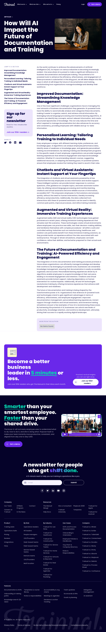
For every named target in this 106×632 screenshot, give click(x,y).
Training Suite (9, 527)
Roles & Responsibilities (68, 552)
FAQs (6, 546)
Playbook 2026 (79, 506)
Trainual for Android (92, 513)
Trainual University (62, 511)
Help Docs (47, 512)
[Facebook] (42, 491)
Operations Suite (10, 531)
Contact (32, 506)
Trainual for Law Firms (49, 528)
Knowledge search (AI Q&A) (12, 601)
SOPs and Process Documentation (69, 528)
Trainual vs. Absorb (89, 554)
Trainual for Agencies (47, 570)
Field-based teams (31, 546)
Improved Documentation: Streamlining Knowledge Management (15, 72)
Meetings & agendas (52, 596)
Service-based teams (29, 551)
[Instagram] (64, 491)
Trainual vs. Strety (89, 550)
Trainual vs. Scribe (89, 531)
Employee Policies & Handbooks (70, 540)
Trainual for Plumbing (47, 576)
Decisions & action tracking (51, 601)
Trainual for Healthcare (47, 534)
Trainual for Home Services (50, 552)
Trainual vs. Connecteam (91, 538)
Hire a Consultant (65, 506)
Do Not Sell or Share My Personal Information (50, 625)
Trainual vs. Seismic (89, 561)
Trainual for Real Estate (49, 564)
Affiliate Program (20, 507)
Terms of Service (24, 625)
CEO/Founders (29, 538)
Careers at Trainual (8, 511)
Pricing (6, 534)
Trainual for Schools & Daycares (51, 558)
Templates (77, 510)
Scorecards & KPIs (71, 594)
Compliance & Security (79, 625)
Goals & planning (70, 597)
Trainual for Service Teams (50, 546)
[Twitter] (48, 491)
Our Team (8, 506)
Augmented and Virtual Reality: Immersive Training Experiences (17, 93)
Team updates (69, 590)
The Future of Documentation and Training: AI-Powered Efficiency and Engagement (16, 101)
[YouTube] (58, 491)
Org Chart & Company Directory (70, 546)
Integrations (8, 542)
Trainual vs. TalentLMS (90, 534)
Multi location (29, 563)
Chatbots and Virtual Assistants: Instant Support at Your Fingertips (18, 87)
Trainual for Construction (48, 540)
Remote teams (29, 556)
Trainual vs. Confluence (91, 571)
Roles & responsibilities (32, 596)
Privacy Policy (9, 625)
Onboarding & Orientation (68, 534)
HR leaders (28, 531)
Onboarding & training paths (12, 595)
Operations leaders (31, 527)
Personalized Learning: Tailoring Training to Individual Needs (17, 79)
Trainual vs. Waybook (90, 557)
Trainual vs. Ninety (89, 546)
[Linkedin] (53, 491)
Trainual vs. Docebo (89, 542)
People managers (30, 534)
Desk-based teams (31, 542)
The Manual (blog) (47, 507)
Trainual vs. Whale (89, 527)
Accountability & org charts (52, 591)
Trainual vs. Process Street (89, 566)
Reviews (7, 538)
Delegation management (89, 591)
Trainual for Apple (92, 507)
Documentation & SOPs (13, 590)
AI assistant (88, 596)
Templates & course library (31, 591)
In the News (21, 512)
